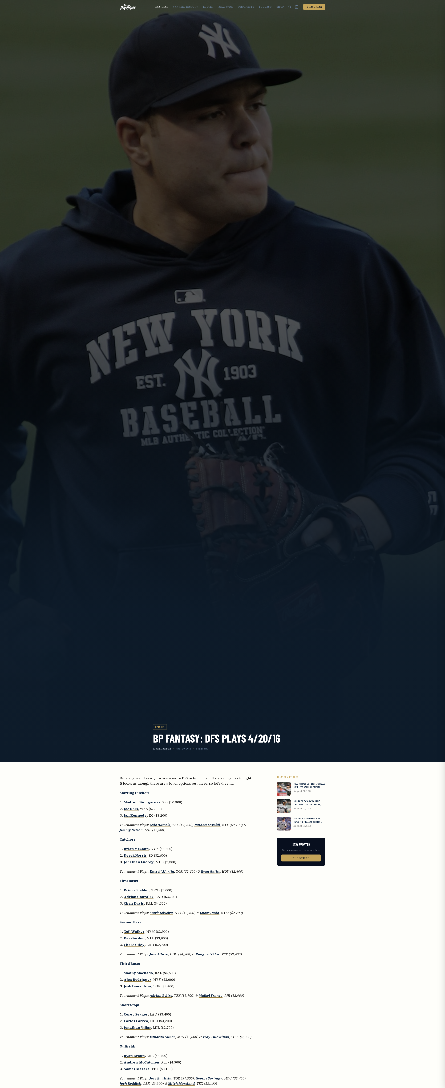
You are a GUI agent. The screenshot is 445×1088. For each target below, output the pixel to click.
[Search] (290, 7)
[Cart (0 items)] (296, 7)
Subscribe (314, 6)
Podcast (265, 6)
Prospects (246, 6)
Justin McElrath (162, 748)
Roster (208, 6)
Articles (161, 6)
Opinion (159, 726)
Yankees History (185, 6)
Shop (280, 6)
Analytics (226, 6)
